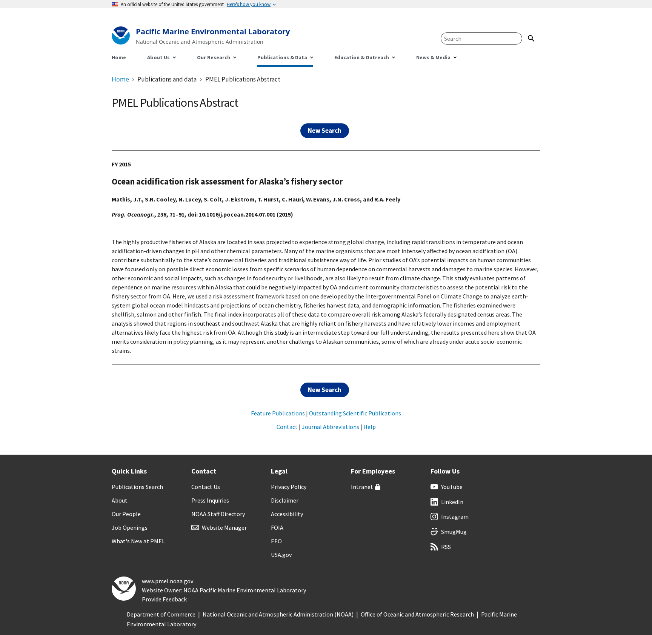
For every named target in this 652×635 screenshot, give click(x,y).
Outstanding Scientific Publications (355, 413)
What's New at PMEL (138, 541)
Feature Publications (278, 413)
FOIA (277, 527)
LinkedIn (452, 502)
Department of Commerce (161, 614)
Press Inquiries (210, 500)
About (120, 500)
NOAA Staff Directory (218, 514)
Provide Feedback (164, 599)
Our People (126, 514)
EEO (276, 541)
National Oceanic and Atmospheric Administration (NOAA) (278, 614)
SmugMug (454, 531)
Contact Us (205, 486)
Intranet (362, 486)
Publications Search (137, 486)
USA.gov (281, 554)
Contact (287, 427)
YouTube (452, 486)
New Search (324, 130)
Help (369, 427)
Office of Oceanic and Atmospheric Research (417, 614)
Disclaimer (284, 500)
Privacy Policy (288, 486)
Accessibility (287, 514)
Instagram (455, 516)
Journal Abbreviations (330, 427)
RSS (446, 546)
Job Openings (130, 527)
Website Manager (224, 527)
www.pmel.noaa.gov (167, 581)
